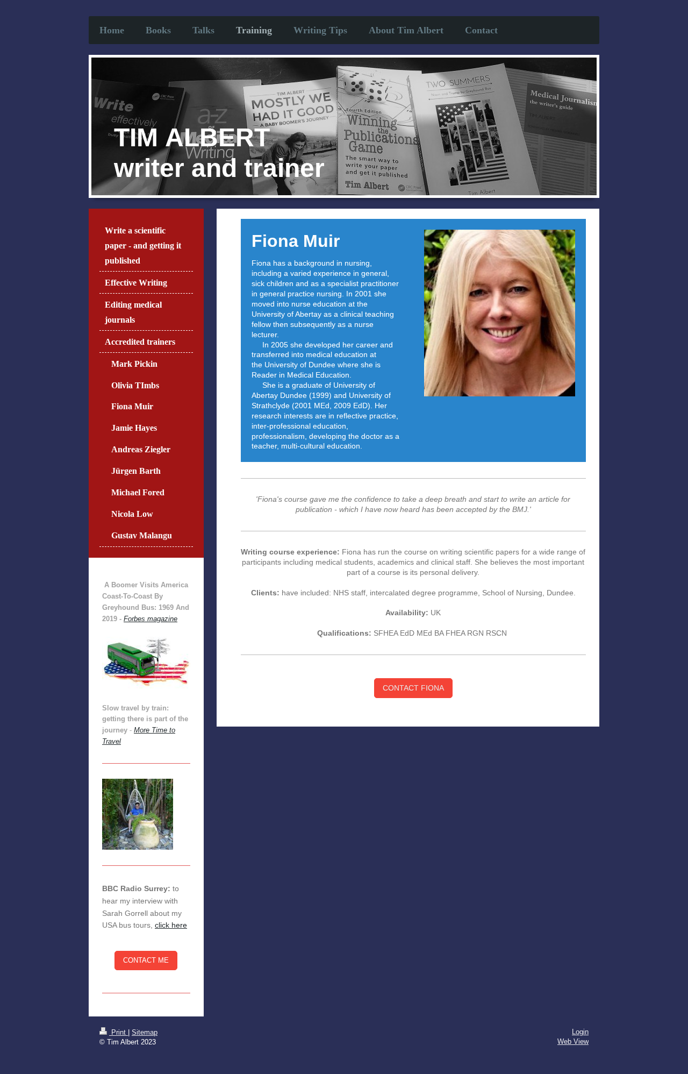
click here (171, 925)
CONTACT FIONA (413, 688)
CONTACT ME (146, 960)
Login (580, 1032)
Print (118, 1032)
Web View (573, 1041)
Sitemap (144, 1032)
